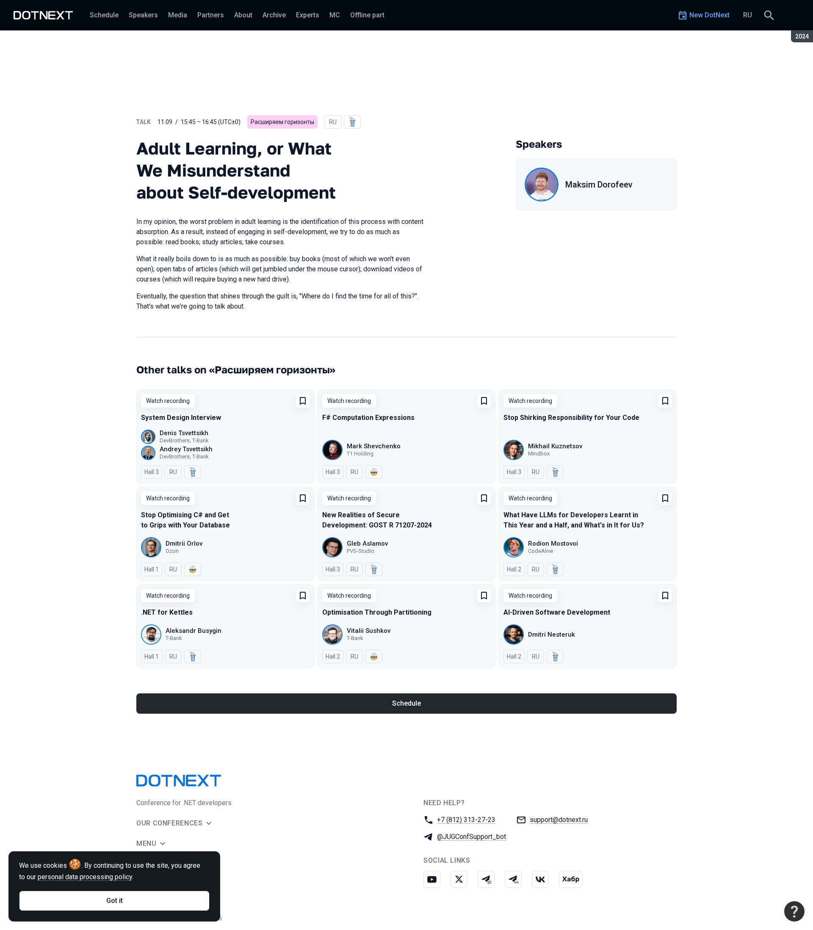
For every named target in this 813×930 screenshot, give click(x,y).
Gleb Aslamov (367, 543)
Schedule (406, 703)
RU (747, 15)
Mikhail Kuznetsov (555, 446)
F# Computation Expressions (368, 418)
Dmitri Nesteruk (551, 634)
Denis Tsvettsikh (184, 433)
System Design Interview (181, 418)
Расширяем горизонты (282, 122)
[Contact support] (794, 911)
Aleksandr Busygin (193, 630)
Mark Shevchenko (374, 446)
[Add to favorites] (303, 401)
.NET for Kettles (167, 612)
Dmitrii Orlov (184, 543)
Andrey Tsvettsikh (186, 449)
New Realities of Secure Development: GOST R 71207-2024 (377, 520)
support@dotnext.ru (559, 820)
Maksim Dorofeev (599, 184)
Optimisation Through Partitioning (376, 612)
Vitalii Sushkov (368, 630)
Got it (114, 901)
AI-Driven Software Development (556, 612)
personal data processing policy (85, 877)
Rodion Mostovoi (553, 543)
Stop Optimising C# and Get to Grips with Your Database (185, 520)
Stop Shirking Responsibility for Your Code (571, 418)
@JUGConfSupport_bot (471, 837)
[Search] (768, 15)
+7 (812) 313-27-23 (466, 820)
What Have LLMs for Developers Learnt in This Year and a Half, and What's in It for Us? (573, 520)
